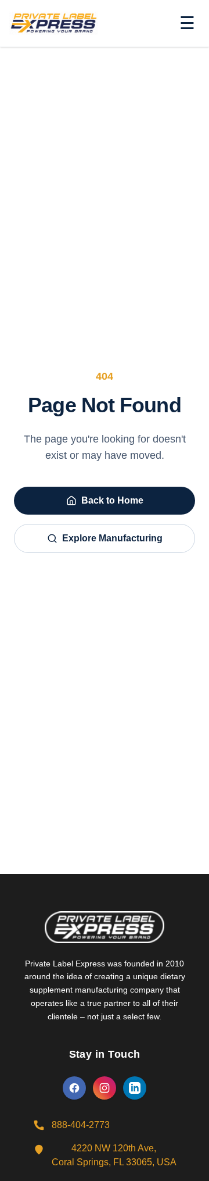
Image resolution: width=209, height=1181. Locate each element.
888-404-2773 (81, 1125)
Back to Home (112, 500)
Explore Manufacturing (112, 538)
